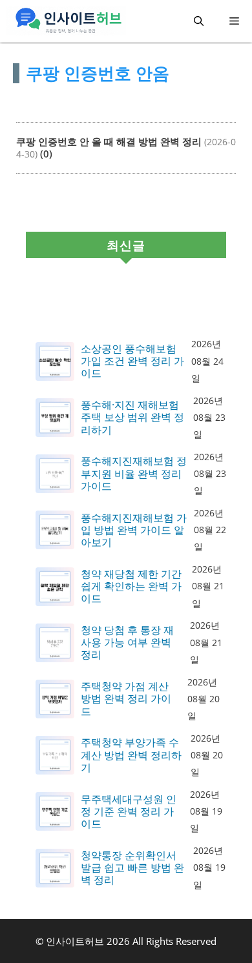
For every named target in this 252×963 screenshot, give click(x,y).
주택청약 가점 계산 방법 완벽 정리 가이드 (126, 699)
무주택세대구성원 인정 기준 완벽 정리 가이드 (128, 812)
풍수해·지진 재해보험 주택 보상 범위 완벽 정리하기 (132, 417)
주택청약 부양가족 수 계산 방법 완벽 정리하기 (131, 755)
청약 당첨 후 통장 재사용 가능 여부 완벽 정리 (127, 643)
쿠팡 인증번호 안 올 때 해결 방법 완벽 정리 (109, 141)
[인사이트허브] (66, 21)
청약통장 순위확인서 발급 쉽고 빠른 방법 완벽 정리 (132, 868)
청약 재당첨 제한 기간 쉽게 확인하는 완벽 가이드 (131, 586)
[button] (198, 21)
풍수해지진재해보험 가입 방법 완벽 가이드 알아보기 (134, 530)
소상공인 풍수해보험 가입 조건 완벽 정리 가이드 (132, 361)
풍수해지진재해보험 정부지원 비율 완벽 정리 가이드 (134, 473)
